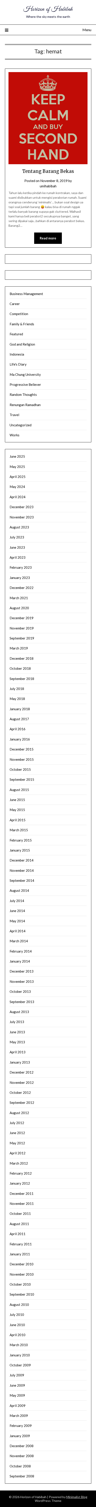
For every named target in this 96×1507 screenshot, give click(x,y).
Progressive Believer (25, 384)
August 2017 (19, 719)
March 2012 (19, 1163)
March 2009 (19, 1416)
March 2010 (19, 1345)
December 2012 (21, 1072)
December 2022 (21, 588)
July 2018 (17, 689)
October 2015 (20, 769)
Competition (19, 314)
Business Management (26, 294)
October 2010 (20, 1284)
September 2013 (22, 1002)
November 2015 (22, 759)
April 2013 (17, 1052)
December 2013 (21, 971)
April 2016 (17, 729)
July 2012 (17, 1123)
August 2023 (19, 527)
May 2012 (17, 1143)
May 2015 (17, 810)
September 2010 (22, 1294)
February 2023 (21, 567)
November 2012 (22, 1082)
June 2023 (17, 547)
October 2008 (20, 1466)
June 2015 (17, 800)
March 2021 (19, 598)
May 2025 (17, 467)
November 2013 (22, 981)
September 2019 (22, 638)
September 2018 (22, 679)
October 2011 (20, 1214)
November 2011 (22, 1204)
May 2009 (17, 1395)
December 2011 (21, 1193)
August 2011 (19, 1224)
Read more (48, 238)
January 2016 (20, 739)
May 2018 (17, 699)
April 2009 (17, 1406)
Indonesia (17, 354)
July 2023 (17, 537)
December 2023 (21, 507)
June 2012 (17, 1133)
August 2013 (19, 1012)
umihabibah (48, 186)
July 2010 (17, 1315)
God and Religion (22, 344)
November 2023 (22, 517)
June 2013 (17, 1032)
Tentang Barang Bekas (48, 171)
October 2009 (20, 1365)
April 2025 (17, 477)
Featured (16, 334)
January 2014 (20, 961)
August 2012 (19, 1113)
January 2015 (20, 850)
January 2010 (20, 1355)
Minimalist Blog (76, 1497)
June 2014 (17, 911)
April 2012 (17, 1153)
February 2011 (21, 1244)
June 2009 (17, 1385)
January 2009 (20, 1436)
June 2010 (17, 1325)
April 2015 (17, 820)
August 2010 (19, 1305)
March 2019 (19, 648)
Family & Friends (22, 324)
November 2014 (22, 870)
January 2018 (20, 709)
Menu (86, 30)
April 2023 (17, 557)
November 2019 (22, 628)
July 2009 (17, 1375)
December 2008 (21, 1446)
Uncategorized (20, 425)
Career (15, 304)
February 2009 (21, 1426)
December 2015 (21, 749)
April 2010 (17, 1335)
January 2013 (20, 1062)
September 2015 (22, 779)
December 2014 (21, 860)
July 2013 (17, 1022)
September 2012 (22, 1102)
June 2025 (17, 456)
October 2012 (20, 1092)
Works (14, 435)
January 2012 (20, 1183)
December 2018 (21, 658)
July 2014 (17, 901)
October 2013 (20, 991)
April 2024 (17, 497)
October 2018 (20, 668)
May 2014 (17, 921)
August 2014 (19, 890)
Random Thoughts (23, 394)
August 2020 (19, 608)
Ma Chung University (25, 374)
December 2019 (21, 618)
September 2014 (22, 880)
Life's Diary (18, 364)
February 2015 (21, 840)
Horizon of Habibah (48, 9)
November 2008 (22, 1456)
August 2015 (19, 790)
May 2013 (17, 1042)
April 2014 (17, 931)
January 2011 (20, 1254)
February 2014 (21, 951)
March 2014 (19, 941)
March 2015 (19, 830)
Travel (14, 415)
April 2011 (17, 1234)
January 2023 (20, 578)
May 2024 (17, 487)
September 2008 (22, 1476)
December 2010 (21, 1264)
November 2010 (22, 1274)
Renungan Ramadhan (25, 405)
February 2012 (21, 1173)
